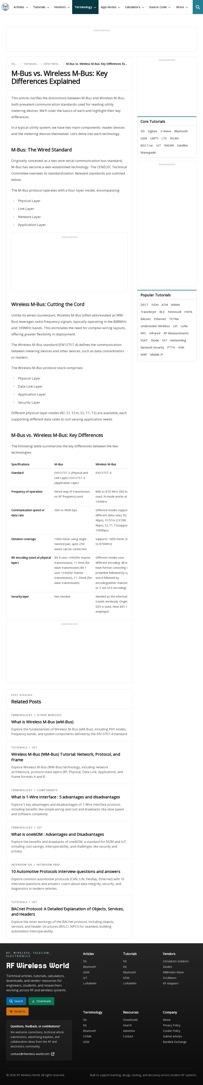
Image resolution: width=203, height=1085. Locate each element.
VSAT (144, 340)
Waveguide (148, 152)
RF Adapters (171, 983)
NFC (143, 333)
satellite (182, 145)
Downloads (130, 1020)
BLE (162, 312)
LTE (164, 138)
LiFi (175, 326)
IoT (34, 747)
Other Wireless (52, 64)
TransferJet (148, 312)
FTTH (171, 347)
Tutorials (19, 747)
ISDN (154, 305)
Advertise (129, 1031)
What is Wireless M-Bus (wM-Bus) (42, 721)
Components (47, 790)
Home (15, 64)
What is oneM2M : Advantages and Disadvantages (57, 834)
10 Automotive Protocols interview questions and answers (65, 871)
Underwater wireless (155, 326)
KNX (181, 347)
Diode (155, 340)
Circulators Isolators (176, 961)
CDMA (87, 1036)
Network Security (152, 347)
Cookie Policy (171, 1031)
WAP (144, 354)
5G (143, 131)
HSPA (188, 312)
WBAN (175, 305)
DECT (144, 305)
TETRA (174, 319)
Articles (88, 954)
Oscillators (169, 978)
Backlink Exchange (175, 1042)
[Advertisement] (101, 41)
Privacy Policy (171, 1025)
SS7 (164, 340)
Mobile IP (156, 354)
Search (127, 1025)
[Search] (198, 7)
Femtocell (174, 312)
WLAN (174, 138)
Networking (178, 340)
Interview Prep (48, 864)
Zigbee (152, 131)
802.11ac (147, 145)
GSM (144, 138)
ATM (165, 305)
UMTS (154, 138)
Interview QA (21, 864)
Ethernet (160, 319)
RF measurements (176, 333)
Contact (128, 1036)
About (167, 1020)
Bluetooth (181, 131)
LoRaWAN (89, 983)
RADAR (169, 145)
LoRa (184, 326)
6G (125, 967)
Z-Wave (165, 131)
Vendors (169, 954)
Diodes (167, 967)
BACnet (146, 319)
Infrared (154, 333)
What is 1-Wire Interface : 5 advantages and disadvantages (65, 797)
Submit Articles (172, 1036)
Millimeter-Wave (173, 972)
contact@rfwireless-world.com (30, 1054)
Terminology (31, 64)
